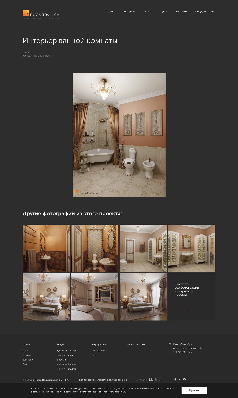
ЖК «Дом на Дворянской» (38, 55)
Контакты (181, 11)
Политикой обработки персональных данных (103, 392)
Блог (25, 364)
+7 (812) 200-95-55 (183, 352)
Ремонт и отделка (66, 368)
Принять (194, 390)
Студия (110, 11)
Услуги (148, 11)
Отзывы (27, 355)
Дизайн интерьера (67, 350)
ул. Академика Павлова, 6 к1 (188, 348)
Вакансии (28, 359)
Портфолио (129, 11)
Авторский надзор (67, 364)
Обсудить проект (205, 11)
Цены (164, 11)
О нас (26, 350)
